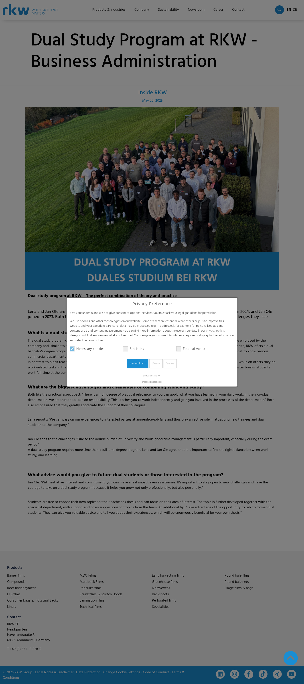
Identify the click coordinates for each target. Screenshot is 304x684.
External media (194, 349)
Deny (156, 363)
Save (170, 363)
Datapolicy (156, 382)
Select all (138, 363)
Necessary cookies (90, 349)
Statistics (137, 349)
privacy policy (215, 330)
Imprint (146, 382)
